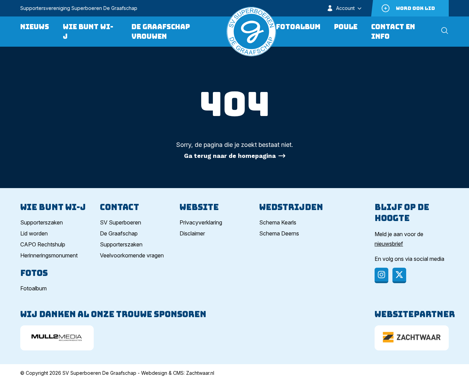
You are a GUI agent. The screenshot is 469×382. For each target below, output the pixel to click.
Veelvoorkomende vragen (132, 255)
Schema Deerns (279, 233)
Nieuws (34, 26)
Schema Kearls (277, 222)
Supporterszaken (41, 222)
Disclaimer (192, 233)
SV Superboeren (120, 222)
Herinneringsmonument (49, 255)
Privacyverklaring (201, 222)
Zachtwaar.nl (200, 373)
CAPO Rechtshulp (42, 244)
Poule (345, 26)
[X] (399, 275)
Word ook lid (415, 8)
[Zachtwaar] (412, 337)
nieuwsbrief (389, 243)
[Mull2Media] (57, 337)
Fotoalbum (298, 26)
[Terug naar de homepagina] (251, 31)
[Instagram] (381, 275)
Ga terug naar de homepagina (230, 155)
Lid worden (34, 233)
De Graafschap (119, 233)
